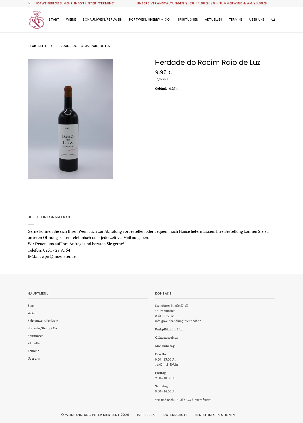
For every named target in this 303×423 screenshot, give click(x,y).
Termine (33, 351)
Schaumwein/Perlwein (43, 320)
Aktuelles (34, 343)
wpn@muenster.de (59, 256)
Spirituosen (35, 336)
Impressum (146, 415)
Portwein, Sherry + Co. (43, 328)
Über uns (34, 358)
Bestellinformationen (215, 415)
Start (31, 305)
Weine (32, 313)
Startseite (37, 46)
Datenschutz (175, 415)
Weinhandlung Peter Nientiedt (92, 415)
